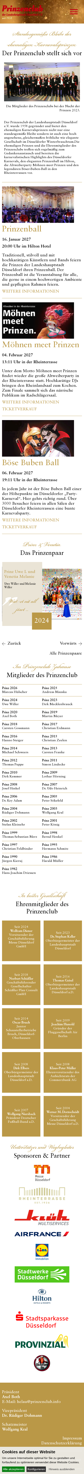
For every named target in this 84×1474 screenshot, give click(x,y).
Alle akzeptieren (13, 1469)
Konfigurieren (36, 1469)
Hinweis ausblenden (62, 1469)
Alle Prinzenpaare (66, 654)
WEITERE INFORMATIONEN (30, 292)
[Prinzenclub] (42, 14)
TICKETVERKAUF (19, 409)
